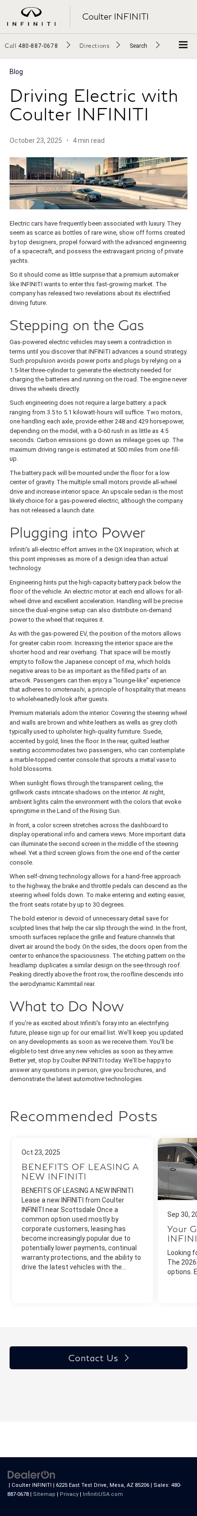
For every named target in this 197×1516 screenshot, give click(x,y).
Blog (16, 72)
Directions (94, 45)
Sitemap (44, 1494)
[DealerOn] (31, 1474)
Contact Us (93, 1358)
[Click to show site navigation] (183, 45)
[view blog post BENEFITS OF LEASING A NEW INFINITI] (82, 1220)
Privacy (69, 1494)
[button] (37, 45)
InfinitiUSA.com (103, 1494)
